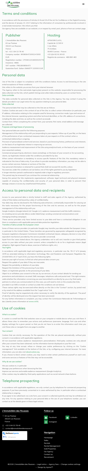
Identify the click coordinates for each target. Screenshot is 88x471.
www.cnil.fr (33, 301)
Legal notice (42, 464)
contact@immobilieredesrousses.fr (18, 428)
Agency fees (54, 464)
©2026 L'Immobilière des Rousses (21, 464)
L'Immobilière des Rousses (15, 410)
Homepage (13, 4)
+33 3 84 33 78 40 (12, 425)
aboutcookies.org (32, 352)
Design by (45, 467)
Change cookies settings (70, 464)
